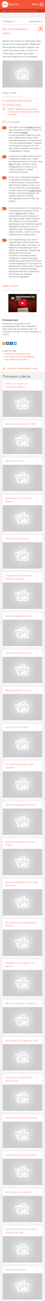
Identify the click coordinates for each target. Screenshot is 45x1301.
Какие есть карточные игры (18, 353)
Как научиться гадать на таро (21, 1040)
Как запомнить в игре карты (21, 1154)
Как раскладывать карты (19, 615)
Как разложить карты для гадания (19, 766)
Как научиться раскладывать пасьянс (21, 924)
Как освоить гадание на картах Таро (18, 1079)
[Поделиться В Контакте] (7, 343)
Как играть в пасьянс (17, 727)
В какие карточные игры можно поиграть (19, 577)
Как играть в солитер (17, 538)
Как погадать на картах (18, 1192)
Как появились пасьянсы (16, 359)
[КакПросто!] (10, 4)
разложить (30, 127)
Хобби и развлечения (16, 11)
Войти (35, 4)
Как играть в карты (15, 1269)
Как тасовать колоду (11, 104)
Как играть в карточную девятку (20, 356)
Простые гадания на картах (20, 1003)
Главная (4, 11)
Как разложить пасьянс (18, 653)
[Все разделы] (41, 4)
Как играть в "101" (15, 460)
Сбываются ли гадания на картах (19, 964)
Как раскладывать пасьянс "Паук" (20, 843)
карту (11, 164)
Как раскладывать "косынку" (21, 804)
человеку (24, 132)
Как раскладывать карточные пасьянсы (21, 883)
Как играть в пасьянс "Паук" (20, 423)
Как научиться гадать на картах (17, 100)
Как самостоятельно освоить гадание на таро (21, 1230)
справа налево (34, 190)
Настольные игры (31, 11)
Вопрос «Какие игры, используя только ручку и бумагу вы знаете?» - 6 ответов (24, 112)
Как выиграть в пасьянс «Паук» (18, 499)
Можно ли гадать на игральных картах (16, 385)
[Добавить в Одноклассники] (3, 343)
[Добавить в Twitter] (15, 343)
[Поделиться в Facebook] (11, 343)
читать (18, 213)
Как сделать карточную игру (21, 1117)
